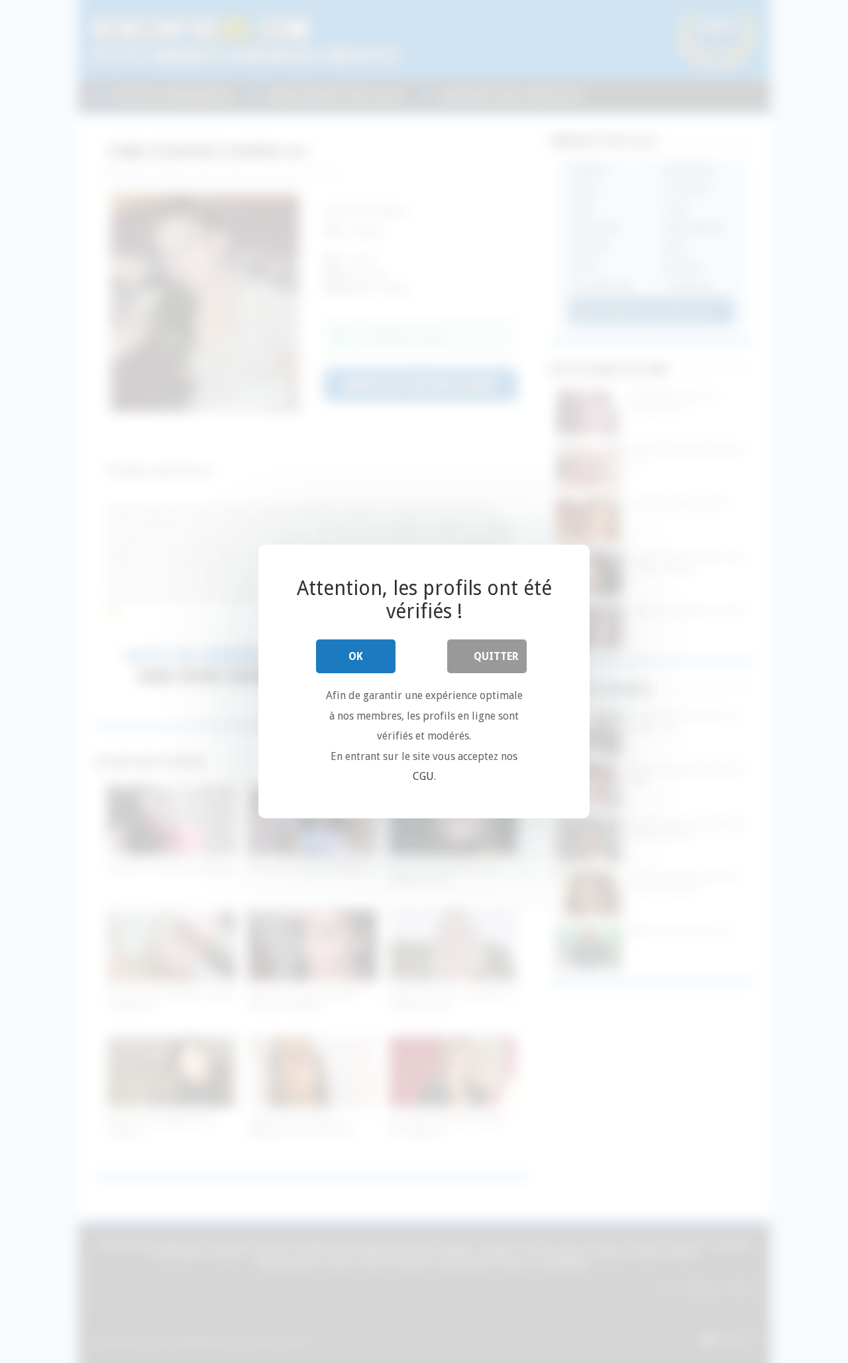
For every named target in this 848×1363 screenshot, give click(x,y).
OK (355, 656)
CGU (423, 776)
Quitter (496, 656)
